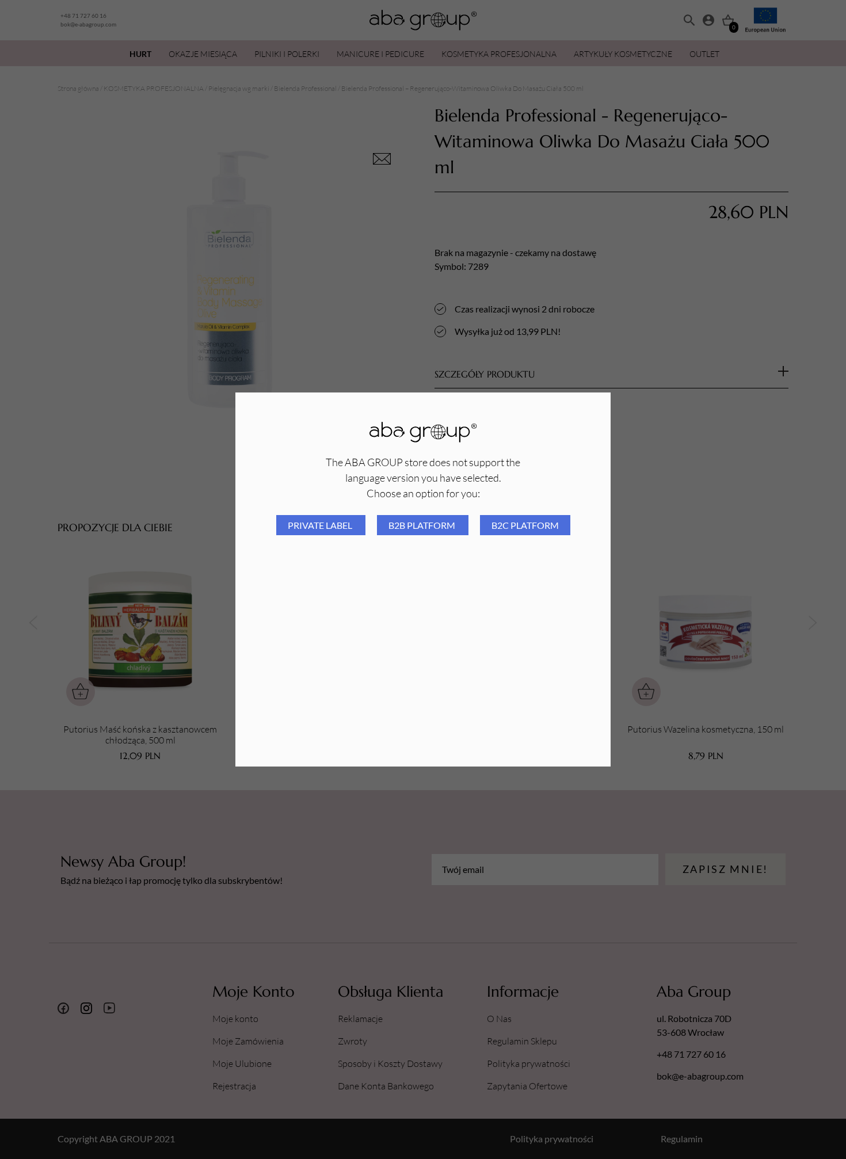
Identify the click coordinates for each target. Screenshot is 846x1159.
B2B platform (422, 525)
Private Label (321, 525)
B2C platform (525, 525)
